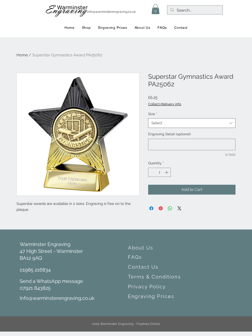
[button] (155, 9)
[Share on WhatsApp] (170, 208)
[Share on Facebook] (151, 208)
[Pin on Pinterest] (161, 208)
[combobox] (192, 123)
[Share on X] (179, 208)
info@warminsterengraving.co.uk (111, 12)
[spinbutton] (159, 172)
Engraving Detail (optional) (169, 134)
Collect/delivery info (164, 104)
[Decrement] (152, 172)
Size (152, 114)
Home (22, 55)
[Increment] (167, 172)
